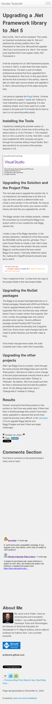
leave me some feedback (25, 698)
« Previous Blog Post (13, 680)
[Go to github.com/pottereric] (5, 676)
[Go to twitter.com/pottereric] (10, 676)
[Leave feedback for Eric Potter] (16, 676)
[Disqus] (26, 500)
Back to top (29, 680)
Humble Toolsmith (11, 3)
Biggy (30, 96)
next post (43, 417)
